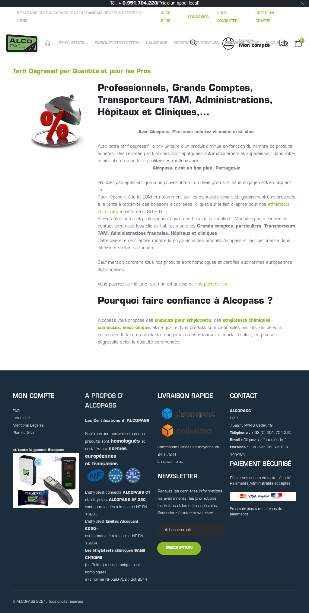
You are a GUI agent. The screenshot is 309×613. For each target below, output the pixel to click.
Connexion (198, 17)
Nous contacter (227, 17)
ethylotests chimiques (246, 320)
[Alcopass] (23, 43)
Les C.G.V (21, 418)
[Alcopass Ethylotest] (48, 43)
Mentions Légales (28, 425)
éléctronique (136, 328)
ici (100, 190)
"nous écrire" (274, 440)
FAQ (16, 411)
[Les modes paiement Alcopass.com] (263, 496)
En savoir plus (170, 462)
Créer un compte (265, 17)
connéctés (109, 328)
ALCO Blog (165, 17)
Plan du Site (23, 433)
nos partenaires (211, 284)
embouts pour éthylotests (183, 320)
